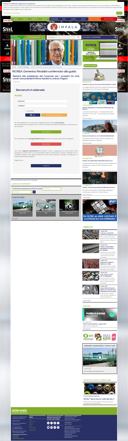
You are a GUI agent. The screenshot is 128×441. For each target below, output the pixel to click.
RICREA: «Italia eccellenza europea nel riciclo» (98, 187)
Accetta (119, 13)
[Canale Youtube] (48, 427)
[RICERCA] (78, 37)
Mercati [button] (35, 19)
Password (21, 105)
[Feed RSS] (54, 427)
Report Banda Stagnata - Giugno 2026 (94, 324)
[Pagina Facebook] (54, 423)
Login (33, 115)
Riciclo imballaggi (23, 67)
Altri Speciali (86, 329)
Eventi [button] (73, 19)
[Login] (34, 191)
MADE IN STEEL (32, 429)
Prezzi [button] (25, 19)
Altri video (15, 218)
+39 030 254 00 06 (18, 427)
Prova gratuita (46, 132)
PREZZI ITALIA (32, 421)
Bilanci (44, 19)
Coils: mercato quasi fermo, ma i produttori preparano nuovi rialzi (108, 290)
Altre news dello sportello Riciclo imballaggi (24, 180)
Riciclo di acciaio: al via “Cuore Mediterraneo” (98, 136)
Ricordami (30, 111)
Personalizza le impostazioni (11, 13)
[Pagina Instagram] (51, 423)
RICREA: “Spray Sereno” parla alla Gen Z (98, 399)
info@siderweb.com (18, 428)
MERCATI (31, 423)
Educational (94, 19)
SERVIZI (31, 424)
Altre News (86, 197)
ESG (64, 19)
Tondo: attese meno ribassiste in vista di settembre (107, 248)
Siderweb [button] (54, 19)
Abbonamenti (109, 19)
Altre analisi (86, 300)
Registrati (46, 165)
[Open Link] (64, 27)
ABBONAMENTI (32, 427)
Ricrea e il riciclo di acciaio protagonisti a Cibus (99, 84)
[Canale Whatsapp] (58, 427)
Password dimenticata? (54, 115)
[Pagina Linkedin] (48, 423)
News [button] (16, 19)
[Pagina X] (58, 423)
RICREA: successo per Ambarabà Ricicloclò (97, 160)
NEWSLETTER (32, 430)
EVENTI (30, 426)
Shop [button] (83, 19)
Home (14, 67)
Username (21, 101)
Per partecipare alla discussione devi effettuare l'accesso (27, 188)
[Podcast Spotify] (51, 427)
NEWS (30, 419)
